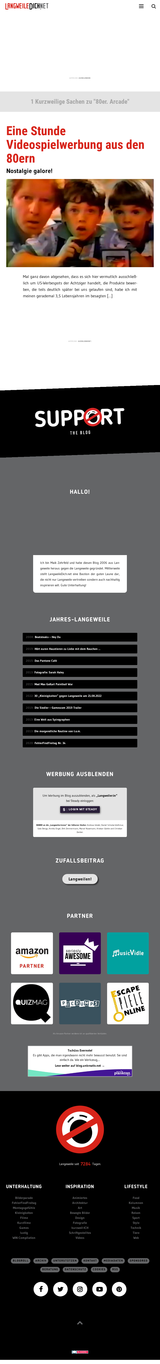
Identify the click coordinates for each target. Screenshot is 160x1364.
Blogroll (21, 1260)
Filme (24, 1218)
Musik (136, 1208)
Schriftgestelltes (80, 1233)
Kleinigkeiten (24, 1213)
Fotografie (80, 1223)
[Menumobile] (141, 6)
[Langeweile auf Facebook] (40, 1289)
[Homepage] (30, 6)
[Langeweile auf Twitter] (60, 1289)
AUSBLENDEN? (84, 341)
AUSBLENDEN (84, 78)
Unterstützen (65, 1260)
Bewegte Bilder (80, 1213)
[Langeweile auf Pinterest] (119, 1289)
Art (80, 1208)
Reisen (135, 1213)
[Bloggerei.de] (80, 1352)
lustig (24, 1233)
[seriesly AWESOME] (80, 953)
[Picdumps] (80, 1003)
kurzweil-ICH (80, 1228)
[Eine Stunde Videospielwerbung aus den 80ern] (80, 222)
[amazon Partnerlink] (32, 953)
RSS (115, 1269)
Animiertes (79, 1198)
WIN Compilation (23, 1238)
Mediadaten (113, 1260)
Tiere (136, 1233)
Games (24, 1228)
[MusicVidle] (128, 953)
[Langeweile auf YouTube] (99, 1289)
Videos (80, 1238)
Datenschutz (75, 1269)
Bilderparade (24, 1198)
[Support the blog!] (80, 421)
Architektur (80, 1203)
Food (136, 1198)
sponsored (139, 1260)
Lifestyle (136, 1187)
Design (80, 1218)
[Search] (154, 6)
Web (136, 1238)
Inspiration (80, 1187)
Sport (136, 1218)
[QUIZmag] (32, 1003)
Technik (136, 1228)
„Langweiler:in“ (106, 795)
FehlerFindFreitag (24, 1203)
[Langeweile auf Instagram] (80, 1289)
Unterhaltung (24, 1187)
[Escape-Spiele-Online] (128, 1003)
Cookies (99, 1269)
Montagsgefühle (24, 1208)
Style (136, 1223)
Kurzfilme (24, 1223)
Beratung (50, 1269)
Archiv (41, 1260)
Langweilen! (80, 878)
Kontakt (90, 1260)
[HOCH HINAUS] (80, 1323)
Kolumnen (136, 1203)
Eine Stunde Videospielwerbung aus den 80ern (75, 144)
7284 (86, 1164)
